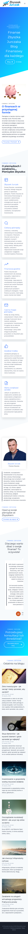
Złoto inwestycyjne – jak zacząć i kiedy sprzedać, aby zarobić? (13, 689)
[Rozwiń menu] (24, 3)
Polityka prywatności (15, 928)
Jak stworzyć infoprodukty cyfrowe (12, 859)
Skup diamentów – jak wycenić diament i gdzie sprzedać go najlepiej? (11, 736)
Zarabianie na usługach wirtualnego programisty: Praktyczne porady (12, 899)
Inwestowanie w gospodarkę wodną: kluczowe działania (13, 780)
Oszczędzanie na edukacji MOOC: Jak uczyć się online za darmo (13, 820)
